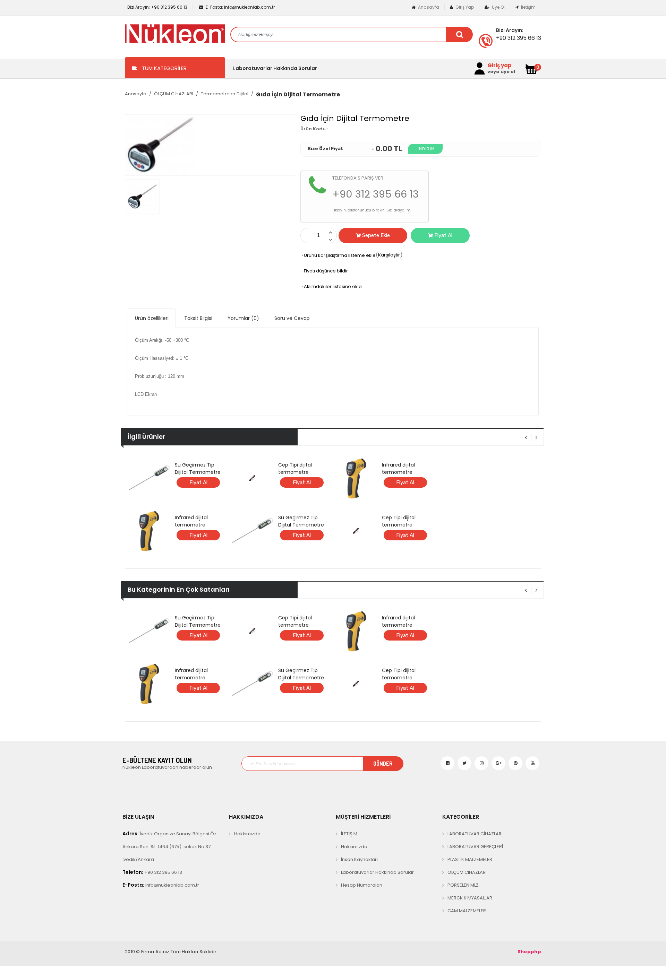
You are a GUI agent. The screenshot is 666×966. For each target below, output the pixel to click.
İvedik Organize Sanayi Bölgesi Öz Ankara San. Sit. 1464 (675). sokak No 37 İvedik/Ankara (169, 846)
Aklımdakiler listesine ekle (331, 286)
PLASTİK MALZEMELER (469, 859)
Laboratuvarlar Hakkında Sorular (275, 68)
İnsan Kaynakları (359, 859)
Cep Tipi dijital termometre (295, 468)
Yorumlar (243, 318)
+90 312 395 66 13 (157, 7)
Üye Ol (498, 7)
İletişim (528, 7)
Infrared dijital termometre (191, 521)
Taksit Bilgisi (198, 318)
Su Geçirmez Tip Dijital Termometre (198, 468)
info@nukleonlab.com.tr (240, 7)
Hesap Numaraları (361, 885)
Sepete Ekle (375, 235)
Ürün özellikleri (152, 318)
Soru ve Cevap (292, 318)
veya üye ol (501, 72)
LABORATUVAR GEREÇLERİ (475, 846)
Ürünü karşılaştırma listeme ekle (338, 255)
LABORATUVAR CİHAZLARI (475, 833)
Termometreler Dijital (224, 93)
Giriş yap (499, 65)
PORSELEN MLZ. (463, 885)
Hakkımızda (247, 833)
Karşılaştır (389, 255)
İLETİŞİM (349, 833)
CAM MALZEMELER (466, 910)
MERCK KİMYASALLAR (469, 898)
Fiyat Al (442, 235)
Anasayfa (428, 7)
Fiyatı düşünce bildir (324, 271)
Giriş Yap (464, 7)
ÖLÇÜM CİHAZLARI (173, 93)
